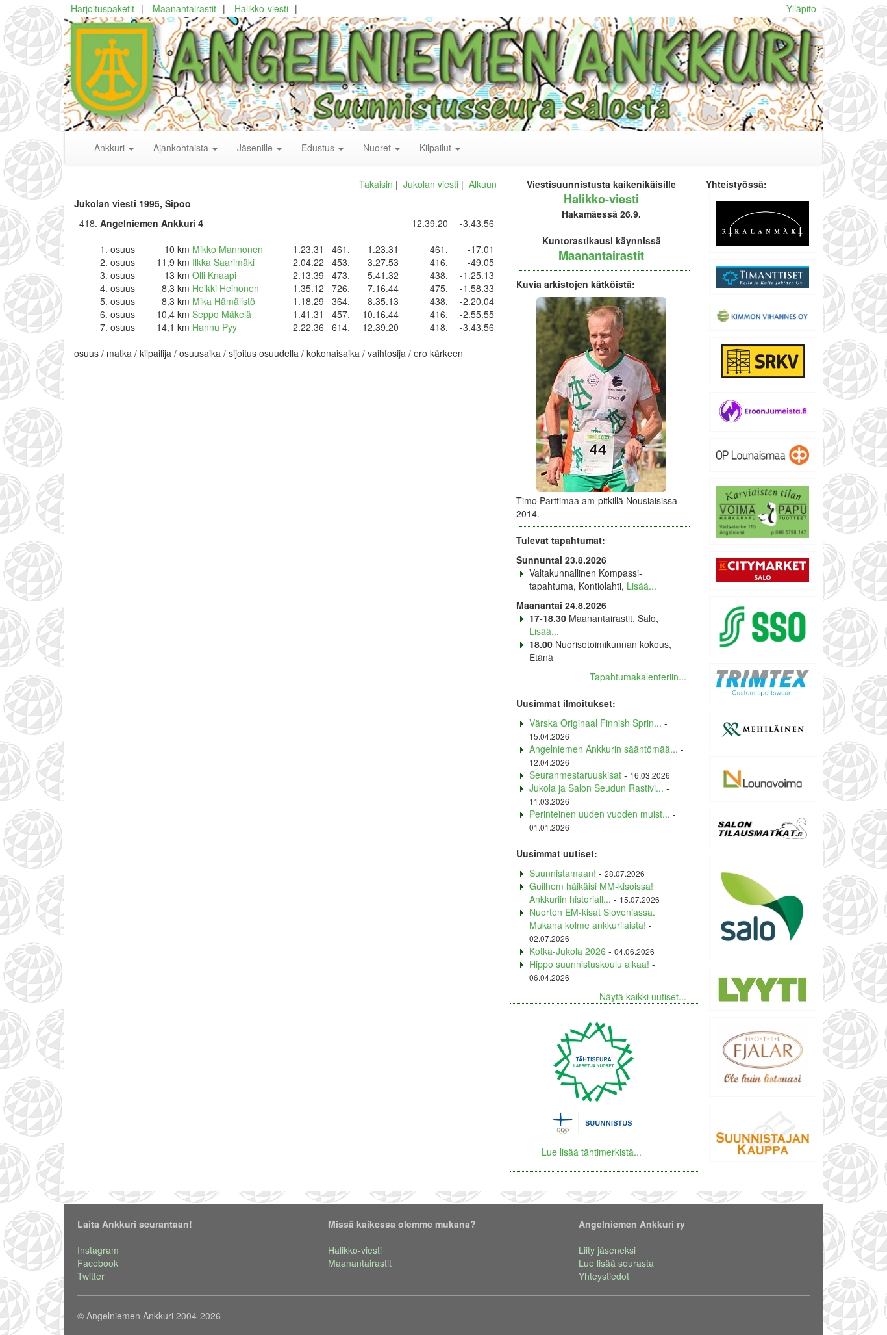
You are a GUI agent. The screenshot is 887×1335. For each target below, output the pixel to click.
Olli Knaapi (214, 274)
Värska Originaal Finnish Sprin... (595, 722)
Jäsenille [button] (256, 147)
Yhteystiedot (604, 1275)
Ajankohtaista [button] (182, 147)
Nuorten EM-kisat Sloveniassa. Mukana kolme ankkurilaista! (592, 918)
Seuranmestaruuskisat (575, 774)
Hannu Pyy (214, 326)
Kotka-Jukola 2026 (567, 950)
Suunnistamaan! (562, 872)
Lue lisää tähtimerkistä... (592, 1151)
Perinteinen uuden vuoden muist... (599, 813)
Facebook (97, 1262)
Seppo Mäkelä (221, 313)
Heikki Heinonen (225, 287)
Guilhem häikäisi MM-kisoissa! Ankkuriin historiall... (591, 892)
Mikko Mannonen (227, 248)
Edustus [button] (319, 147)
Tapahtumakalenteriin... (638, 676)
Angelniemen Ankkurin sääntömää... (603, 748)
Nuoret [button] (378, 147)
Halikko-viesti (261, 8)
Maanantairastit (184, 8)
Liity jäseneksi (607, 1249)
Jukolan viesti (430, 183)
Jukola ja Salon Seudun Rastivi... (596, 787)
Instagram (98, 1249)
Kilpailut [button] (436, 147)
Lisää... (641, 585)
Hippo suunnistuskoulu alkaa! (589, 963)
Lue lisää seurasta (616, 1262)
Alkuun (483, 183)
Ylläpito (801, 8)
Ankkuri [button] (110, 147)
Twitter (91, 1275)
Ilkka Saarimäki (223, 261)
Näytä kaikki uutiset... (642, 996)
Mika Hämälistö (223, 300)
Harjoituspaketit (102, 8)
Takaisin (376, 183)
